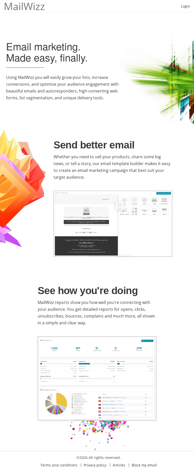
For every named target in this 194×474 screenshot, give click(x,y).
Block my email (144, 465)
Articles (119, 465)
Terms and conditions (58, 465)
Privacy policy (95, 465)
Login (185, 6)
